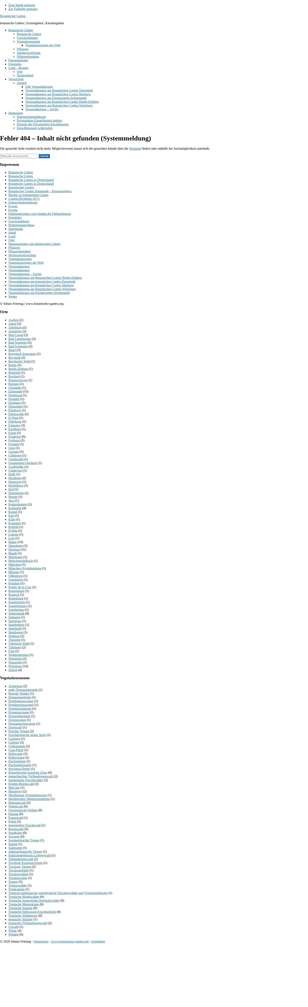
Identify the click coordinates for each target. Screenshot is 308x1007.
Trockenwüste (17, 878)
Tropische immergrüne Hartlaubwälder (34, 900)
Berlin (12, 365)
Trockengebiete (18, 870)
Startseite (135, 148)
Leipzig (13, 534)
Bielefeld (14, 372)
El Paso (13, 418)
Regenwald (15, 829)
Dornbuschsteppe (19, 708)
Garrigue (14, 738)
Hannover (15, 482)
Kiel (11, 515)
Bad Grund (15, 335)
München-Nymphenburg (24, 568)
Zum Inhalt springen (21, 5)
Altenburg (15, 327)
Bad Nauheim (17, 342)
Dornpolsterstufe (19, 716)
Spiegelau (14, 621)
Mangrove (15, 791)
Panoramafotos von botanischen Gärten (34, 244)
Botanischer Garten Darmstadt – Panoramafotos (39, 191)
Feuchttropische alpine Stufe (27, 735)
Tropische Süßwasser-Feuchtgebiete (32, 912)
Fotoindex (15, 217)
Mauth (12, 553)
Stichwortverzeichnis (22, 255)
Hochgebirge (17, 761)
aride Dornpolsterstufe (23, 690)
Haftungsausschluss (21, 225)
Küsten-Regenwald (21, 784)
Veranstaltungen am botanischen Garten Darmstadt (41, 281)
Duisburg (14, 403)
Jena (11, 500)
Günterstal (15, 470)
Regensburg (16, 591)
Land (11, 236)
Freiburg (14, 440)
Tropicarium (16, 889)
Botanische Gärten (20, 172)
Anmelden (98, 941)
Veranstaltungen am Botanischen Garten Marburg (41, 285)
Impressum (15, 229)
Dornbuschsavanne (21, 705)
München (14, 564)
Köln (11, 519)
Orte (11, 240)
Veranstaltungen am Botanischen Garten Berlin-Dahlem (45, 278)
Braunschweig (17, 380)
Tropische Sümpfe (20, 908)
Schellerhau (16, 609)
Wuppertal (15, 662)
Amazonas (15, 686)
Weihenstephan (18, 655)
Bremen (13, 384)
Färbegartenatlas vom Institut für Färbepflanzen (39, 214)
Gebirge (13, 742)
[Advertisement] (125, 976)
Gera (11, 448)
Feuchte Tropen (18, 731)
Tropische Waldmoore (23, 915)
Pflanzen (14, 247)
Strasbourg (15, 632)
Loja (11, 538)
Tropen (13, 881)
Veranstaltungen (19, 266)
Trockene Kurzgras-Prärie (25, 863)
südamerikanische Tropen (25, 851)
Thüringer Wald (18, 643)
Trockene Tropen (19, 866)
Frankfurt (14, 436)
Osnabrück (15, 579)
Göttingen (15, 455)
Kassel (12, 512)
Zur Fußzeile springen (23, 9)
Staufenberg (16, 625)
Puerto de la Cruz (19, 587)
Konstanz (14, 523)
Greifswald (15, 459)
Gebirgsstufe (16, 746)
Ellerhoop (14, 421)
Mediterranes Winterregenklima (29, 799)
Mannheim (15, 546)
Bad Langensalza (19, 339)
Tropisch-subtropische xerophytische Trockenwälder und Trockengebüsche (57, 893)
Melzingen (15, 557)
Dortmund (15, 395)
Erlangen (14, 425)
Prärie (12, 821)
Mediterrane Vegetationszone (27, 795)
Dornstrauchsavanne (21, 723)
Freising (13, 444)
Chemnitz (14, 387)
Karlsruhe (14, 508)
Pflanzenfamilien (19, 251)
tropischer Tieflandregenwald (27, 923)
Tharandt (14, 640)
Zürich (12, 670)
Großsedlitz (16, 466)
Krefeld (13, 527)
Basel (12, 350)
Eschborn (14, 429)
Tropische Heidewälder (23, 897)
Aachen (13, 320)
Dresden (13, 399)
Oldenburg (15, 576)
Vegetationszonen (20, 259)
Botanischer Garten (13, 16)
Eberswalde (16, 414)
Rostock (13, 594)
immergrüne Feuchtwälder (25, 780)
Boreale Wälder (18, 693)
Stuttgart (13, 636)
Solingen (14, 617)
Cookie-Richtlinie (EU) (23, 198)
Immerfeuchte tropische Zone (27, 772)
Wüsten (13, 934)
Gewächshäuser (18, 221)
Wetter (12, 296)
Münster (13, 572)
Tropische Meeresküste (23, 904)
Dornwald (15, 727)
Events (12, 206)
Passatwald (15, 817)
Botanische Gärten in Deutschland (31, 180)
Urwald (13, 927)
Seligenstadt (16, 613)
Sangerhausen (17, 606)
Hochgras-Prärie (19, 769)
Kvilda (12, 530)
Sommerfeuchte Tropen (23, 840)
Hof (11, 489)
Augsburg (15, 331)
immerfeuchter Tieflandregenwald (30, 776)
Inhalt (12, 232)
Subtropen (15, 848)
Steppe (12, 844)
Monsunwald (17, 802)
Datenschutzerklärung (22, 202)
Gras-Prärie (15, 750)
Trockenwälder (18, 874)
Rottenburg (15, 598)
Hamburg (14, 478)
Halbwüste (15, 754)
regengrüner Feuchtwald (24, 825)
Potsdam (14, 583)
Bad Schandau (18, 346)
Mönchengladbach (20, 561)
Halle (12, 474)
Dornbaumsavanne (20, 701)
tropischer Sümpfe (20, 919)
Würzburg (15, 666)
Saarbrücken (16, 602)
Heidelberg (15, 485)
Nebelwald (15, 806)
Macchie (14, 787)
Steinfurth (14, 628)
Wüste (12, 930)
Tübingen (14, 647)
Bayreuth (14, 357)
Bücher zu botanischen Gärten (28, 195)
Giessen (13, 451)
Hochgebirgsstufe (20, 765)
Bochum (14, 376)
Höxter (13, 497)
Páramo (13, 814)
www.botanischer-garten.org (70, 941)
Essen (12, 433)
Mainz (12, 542)
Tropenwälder (17, 885)
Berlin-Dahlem (18, 369)
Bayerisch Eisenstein (22, 354)
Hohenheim (16, 493)
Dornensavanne (18, 712)
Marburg (14, 549)
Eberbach (14, 410)
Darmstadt (15, 391)
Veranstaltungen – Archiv (25, 274)
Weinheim (15, 658)
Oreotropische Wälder (23, 810)
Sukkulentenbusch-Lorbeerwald (29, 855)
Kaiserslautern (17, 504)
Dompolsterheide (19, 697)
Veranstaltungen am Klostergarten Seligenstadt (39, 293)
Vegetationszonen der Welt (26, 262)
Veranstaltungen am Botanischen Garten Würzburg (42, 289)
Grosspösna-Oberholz (22, 463)
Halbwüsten (16, 757)
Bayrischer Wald (19, 361)
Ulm (11, 651)
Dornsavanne (17, 720)
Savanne (14, 836)
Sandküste (15, 833)
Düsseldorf (15, 406)
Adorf (12, 323)
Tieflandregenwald (20, 859)
